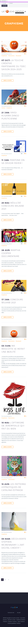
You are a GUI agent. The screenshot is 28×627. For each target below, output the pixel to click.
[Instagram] (15, 607)
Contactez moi (11, 612)
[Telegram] (16, 607)
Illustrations (11, 55)
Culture (3, 108)
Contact (11, 3)
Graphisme (4, 55)
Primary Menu (25, 11)
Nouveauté (18, 55)
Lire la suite (7, 80)
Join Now (4, 5)
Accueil (4, 3)
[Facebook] (11, 607)
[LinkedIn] (13, 607)
